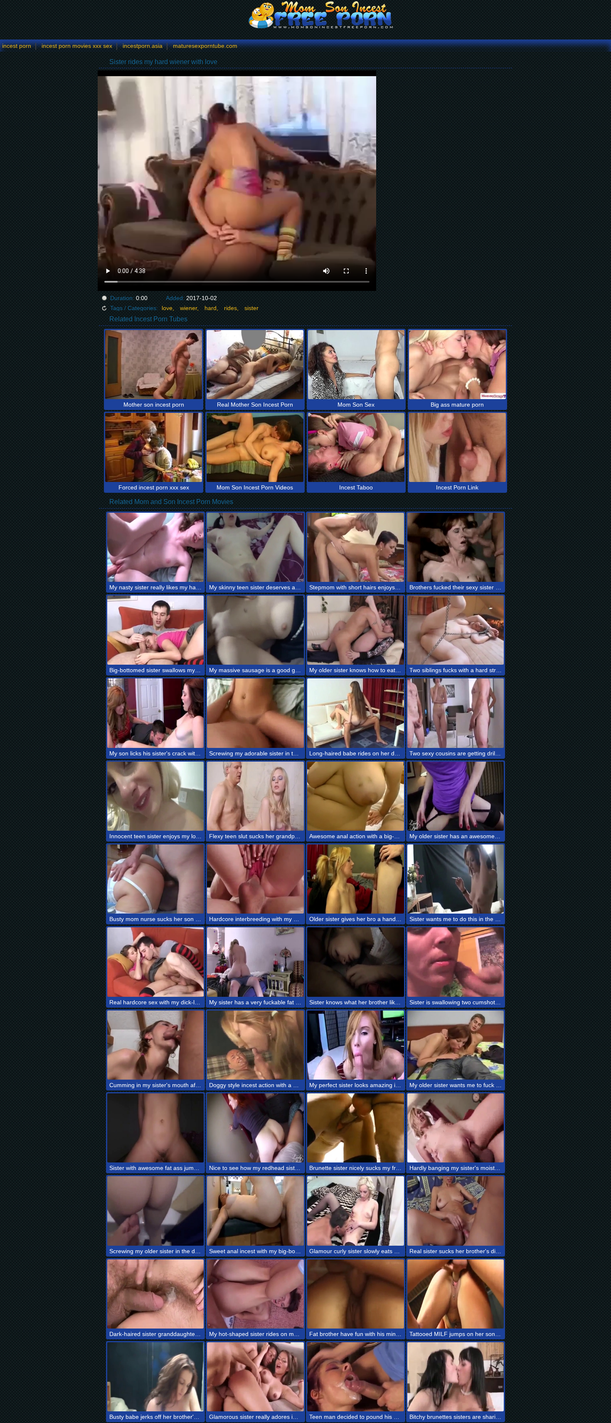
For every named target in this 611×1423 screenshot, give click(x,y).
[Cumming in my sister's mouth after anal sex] (155, 1045)
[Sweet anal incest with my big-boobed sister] (255, 1210)
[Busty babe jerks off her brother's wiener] (155, 1376)
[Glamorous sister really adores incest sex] (255, 1376)
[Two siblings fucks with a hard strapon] (455, 630)
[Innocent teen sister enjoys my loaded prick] (155, 796)
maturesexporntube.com (205, 45)
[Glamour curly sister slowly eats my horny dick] (355, 1210)
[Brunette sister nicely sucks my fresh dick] (355, 1127)
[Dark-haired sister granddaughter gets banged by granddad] (155, 1294)
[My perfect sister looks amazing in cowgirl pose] (355, 1045)
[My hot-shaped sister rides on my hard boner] (255, 1294)
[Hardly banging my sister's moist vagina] (455, 1127)
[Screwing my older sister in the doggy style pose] (155, 1210)
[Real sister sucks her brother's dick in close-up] (455, 1210)
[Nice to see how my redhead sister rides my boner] (255, 1127)
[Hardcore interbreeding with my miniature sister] (255, 879)
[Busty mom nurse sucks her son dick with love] (155, 879)
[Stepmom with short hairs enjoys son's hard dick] (355, 547)
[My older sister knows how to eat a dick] (355, 630)
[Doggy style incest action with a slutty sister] (255, 1045)
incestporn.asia (143, 45)
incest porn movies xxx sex (77, 45)
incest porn (16, 45)
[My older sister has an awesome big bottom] (455, 796)
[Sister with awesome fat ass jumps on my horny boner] (155, 1127)
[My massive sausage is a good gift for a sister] (255, 630)
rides (230, 308)
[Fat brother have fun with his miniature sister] (355, 1294)
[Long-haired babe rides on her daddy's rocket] (355, 713)
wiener (188, 308)
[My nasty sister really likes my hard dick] (155, 547)
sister (251, 308)
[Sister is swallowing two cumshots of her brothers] (455, 961)
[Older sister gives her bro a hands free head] (355, 879)
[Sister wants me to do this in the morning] (455, 879)
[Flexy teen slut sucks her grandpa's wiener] (255, 796)
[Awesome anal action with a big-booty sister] (355, 796)
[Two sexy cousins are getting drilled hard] (455, 713)
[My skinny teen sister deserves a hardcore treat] (255, 547)
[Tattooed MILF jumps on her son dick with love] (455, 1294)
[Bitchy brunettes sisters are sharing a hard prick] (455, 1376)
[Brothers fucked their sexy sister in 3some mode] (455, 547)
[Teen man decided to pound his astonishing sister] (355, 1376)
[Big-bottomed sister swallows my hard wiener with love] (155, 630)
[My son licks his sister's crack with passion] (155, 713)
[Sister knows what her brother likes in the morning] (355, 961)
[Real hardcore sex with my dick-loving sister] (155, 961)
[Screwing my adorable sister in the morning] (255, 713)
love (167, 308)
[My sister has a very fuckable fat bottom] (255, 961)
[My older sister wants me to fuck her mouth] (455, 1045)
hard (210, 308)
